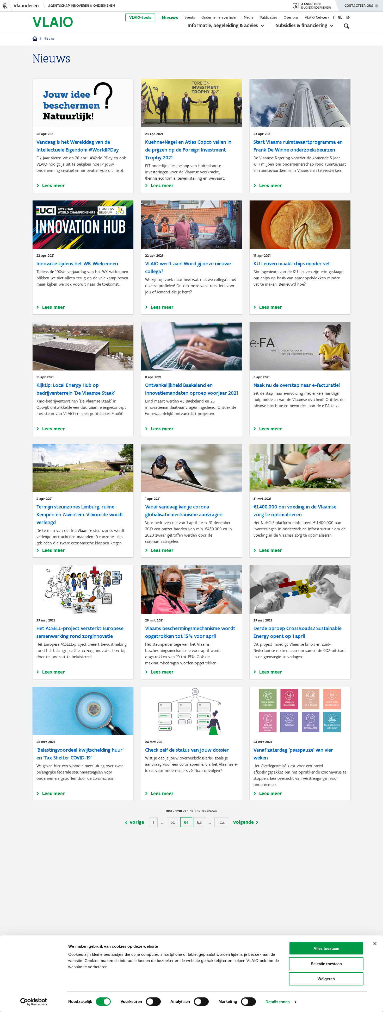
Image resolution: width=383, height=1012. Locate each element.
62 (201, 822)
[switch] (153, 1001)
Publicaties (268, 17)
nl (340, 17)
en (348, 17)
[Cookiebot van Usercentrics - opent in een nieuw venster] (34, 1002)
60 (174, 822)
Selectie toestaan (326, 963)
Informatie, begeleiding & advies (223, 25)
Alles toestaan (326, 948)
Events (189, 17)
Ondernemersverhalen (219, 17)
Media (248, 17)
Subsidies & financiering (301, 25)
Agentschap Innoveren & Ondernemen (81, 5)
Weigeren (326, 979)
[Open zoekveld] (346, 26)
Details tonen (277, 1002)
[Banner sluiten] (375, 943)
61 (188, 823)
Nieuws (170, 18)
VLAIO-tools (140, 17)
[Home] (35, 39)
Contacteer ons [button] (358, 5)
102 (223, 822)
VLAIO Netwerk (317, 17)
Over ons (291, 17)
